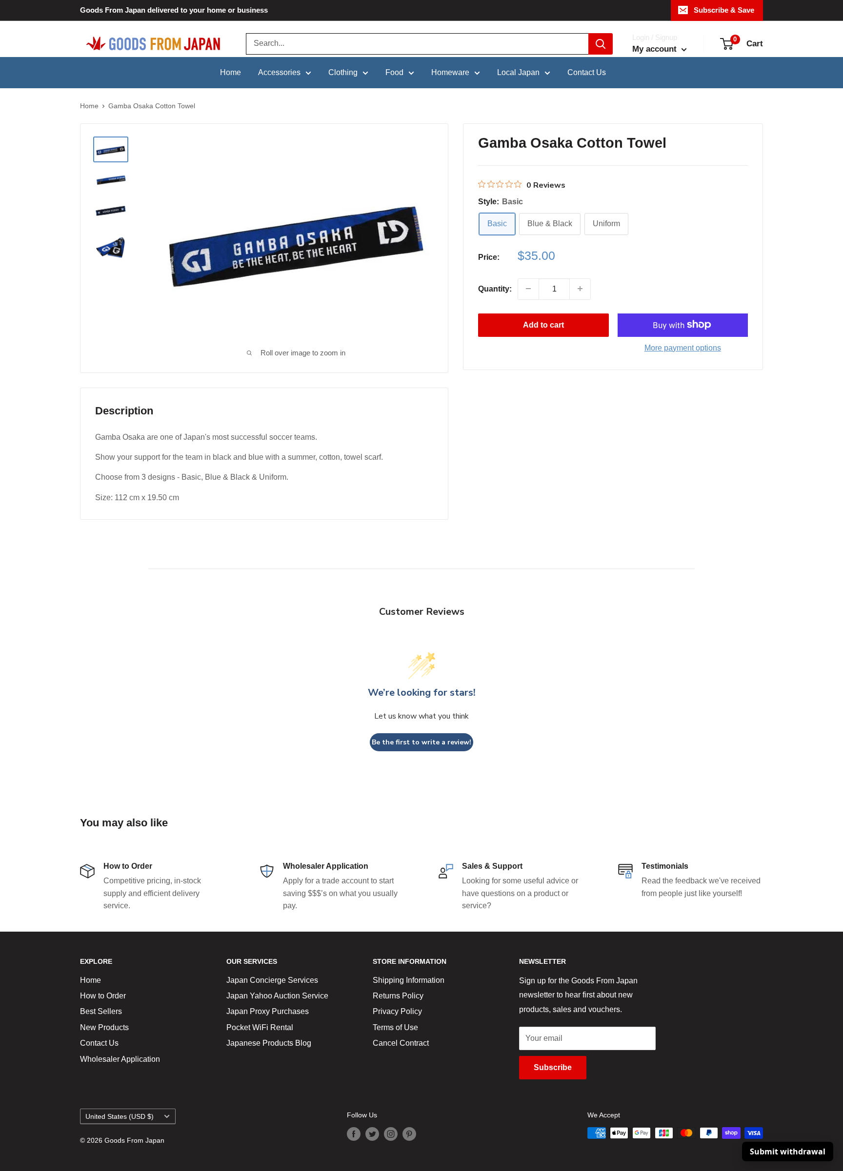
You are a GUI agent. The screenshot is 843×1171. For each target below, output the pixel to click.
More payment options (682, 347)
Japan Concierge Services (272, 980)
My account (655, 49)
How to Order (103, 996)
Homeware (450, 72)
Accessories (279, 72)
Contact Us (586, 72)
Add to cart (543, 324)
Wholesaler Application (120, 1059)
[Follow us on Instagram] (391, 1134)
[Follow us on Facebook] (354, 1134)
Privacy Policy (397, 1011)
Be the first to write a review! (421, 742)
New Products (104, 1027)
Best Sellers (101, 1011)
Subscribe (553, 1067)
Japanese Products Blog (268, 1043)
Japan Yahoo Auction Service (277, 996)
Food (394, 72)
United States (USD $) (119, 1116)
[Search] (600, 44)
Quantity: (495, 288)
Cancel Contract (401, 1043)
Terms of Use (395, 1027)
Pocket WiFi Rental (259, 1027)
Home (230, 72)
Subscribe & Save (724, 10)
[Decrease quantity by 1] (528, 288)
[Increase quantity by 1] (580, 288)
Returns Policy (398, 996)
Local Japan (518, 72)
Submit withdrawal (787, 1151)
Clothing (343, 72)
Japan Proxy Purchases (267, 1011)
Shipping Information (408, 980)
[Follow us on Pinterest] (409, 1134)
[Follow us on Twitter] (372, 1134)
